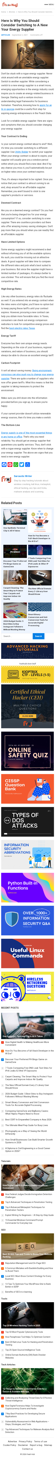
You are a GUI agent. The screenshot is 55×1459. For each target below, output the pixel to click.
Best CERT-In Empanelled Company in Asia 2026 (28, 1119)
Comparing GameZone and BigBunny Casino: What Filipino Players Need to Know (27, 1112)
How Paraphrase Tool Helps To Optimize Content (27, 1337)
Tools (4, 1298)
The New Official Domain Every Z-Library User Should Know (39, 591)
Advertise (12, 1441)
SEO (3, 1230)
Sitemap (48, 1445)
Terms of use (40, 1441)
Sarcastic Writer (23, 476)
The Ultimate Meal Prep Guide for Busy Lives (26, 1125)
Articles (12, 12)
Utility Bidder (21, 152)
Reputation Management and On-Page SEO (25, 1263)
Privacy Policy (25, 1441)
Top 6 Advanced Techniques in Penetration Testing (28, 1202)
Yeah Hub (31, 1454)
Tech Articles (8, 1364)
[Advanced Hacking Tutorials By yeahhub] (27, 658)
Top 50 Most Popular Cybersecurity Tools (24, 1332)
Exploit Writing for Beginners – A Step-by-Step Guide (29, 1215)
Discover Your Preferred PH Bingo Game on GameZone (15, 564)
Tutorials (6, 1161)
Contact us (27, 1449)
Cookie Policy (9, 1445)
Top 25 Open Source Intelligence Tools (22, 1350)
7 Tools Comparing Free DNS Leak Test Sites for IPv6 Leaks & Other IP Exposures (28, 1069)
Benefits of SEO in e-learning (18, 1292)
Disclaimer (23, 1445)
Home (3, 12)
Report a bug (36, 1445)
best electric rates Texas (22, 328)
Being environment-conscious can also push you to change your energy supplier (27, 374)
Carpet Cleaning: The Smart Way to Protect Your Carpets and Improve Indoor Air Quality (13, 593)
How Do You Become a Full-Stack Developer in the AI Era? (39, 538)
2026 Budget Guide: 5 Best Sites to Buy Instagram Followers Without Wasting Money (29, 1095)
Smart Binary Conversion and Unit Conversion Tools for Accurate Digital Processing (38, 620)
